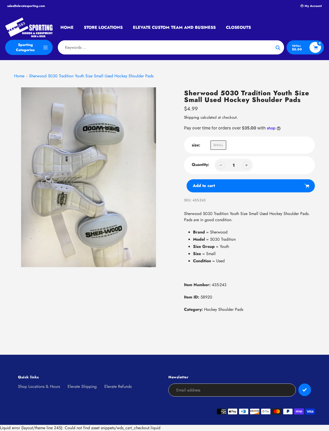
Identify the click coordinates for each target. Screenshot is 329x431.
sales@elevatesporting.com (26, 6)
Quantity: (200, 164)
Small (218, 145)
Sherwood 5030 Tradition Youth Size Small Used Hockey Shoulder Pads (91, 76)
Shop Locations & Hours (39, 386)
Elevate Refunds (118, 386)
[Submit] (304, 389)
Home (19, 76)
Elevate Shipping (82, 386)
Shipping (191, 117)
